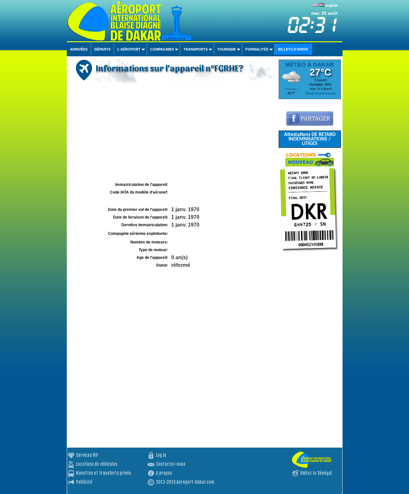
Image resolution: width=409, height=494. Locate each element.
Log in (161, 455)
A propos (164, 473)
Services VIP (87, 455)
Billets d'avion (293, 49)
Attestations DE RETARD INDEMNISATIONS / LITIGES (310, 139)
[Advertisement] (172, 132)
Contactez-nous (170, 464)
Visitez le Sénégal (316, 473)
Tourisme (226, 49)
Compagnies (162, 49)
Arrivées (79, 49)
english (331, 5)
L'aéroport (129, 49)
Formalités (256, 49)
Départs (102, 49)
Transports (195, 49)
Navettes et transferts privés (103, 473)
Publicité (84, 482)
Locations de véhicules (96, 464)
